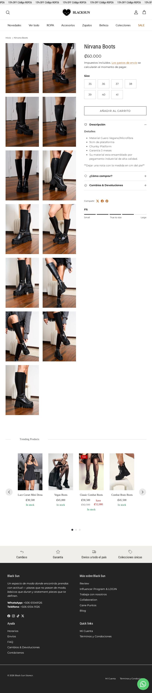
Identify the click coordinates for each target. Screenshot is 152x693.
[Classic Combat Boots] (91, 471)
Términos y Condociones (96, 636)
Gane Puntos (88, 605)
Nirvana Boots (21, 38)
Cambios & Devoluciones (23, 647)
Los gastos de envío (124, 62)
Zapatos (87, 25)
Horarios (12, 631)
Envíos (11, 636)
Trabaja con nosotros (93, 594)
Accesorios (68, 25)
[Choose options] (37, 459)
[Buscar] (8, 12)
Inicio (8, 38)
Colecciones (123, 25)
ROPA (50, 25)
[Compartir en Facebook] (102, 201)
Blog (83, 610)
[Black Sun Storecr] (76, 12)
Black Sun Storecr (24, 675)
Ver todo (34, 25)
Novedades (14, 25)
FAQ (10, 642)
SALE (141, 25)
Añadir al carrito (115, 111)
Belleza (103, 25)
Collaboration (88, 599)
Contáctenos (15, 652)
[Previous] (9, 492)
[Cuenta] (135, 12)
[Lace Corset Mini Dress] (30, 471)
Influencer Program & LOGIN (98, 589)
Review (84, 583)
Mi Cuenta (86, 631)
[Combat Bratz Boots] (122, 471)
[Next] (142, 492)
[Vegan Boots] (60, 471)
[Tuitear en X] (97, 201)
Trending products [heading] (29, 439)
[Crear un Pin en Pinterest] (106, 201)
